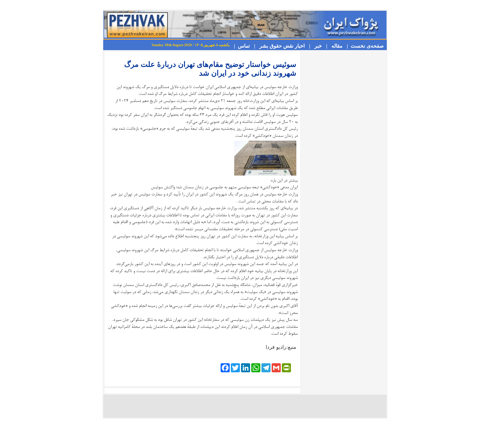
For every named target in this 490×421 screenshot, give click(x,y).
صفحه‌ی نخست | (364, 46)
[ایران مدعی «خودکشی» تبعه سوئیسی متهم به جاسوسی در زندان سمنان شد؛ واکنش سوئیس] (265, 176)
